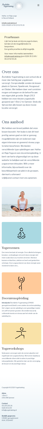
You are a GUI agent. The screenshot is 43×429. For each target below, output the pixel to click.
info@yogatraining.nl (9, 23)
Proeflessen (11, 37)
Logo (17, 5)
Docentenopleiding (15, 298)
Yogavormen (10, 248)
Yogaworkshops (13, 348)
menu (38, 5)
